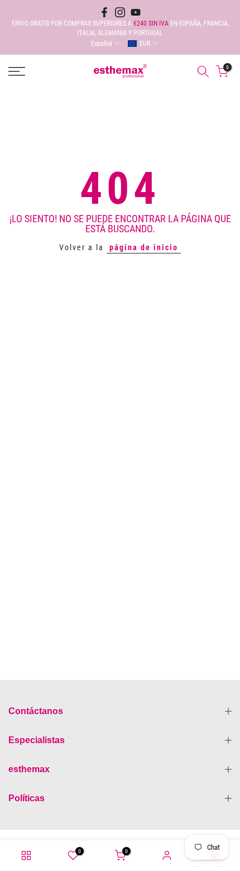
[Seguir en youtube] (136, 12)
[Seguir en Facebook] (104, 12)
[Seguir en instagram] (120, 12)
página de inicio (143, 247)
